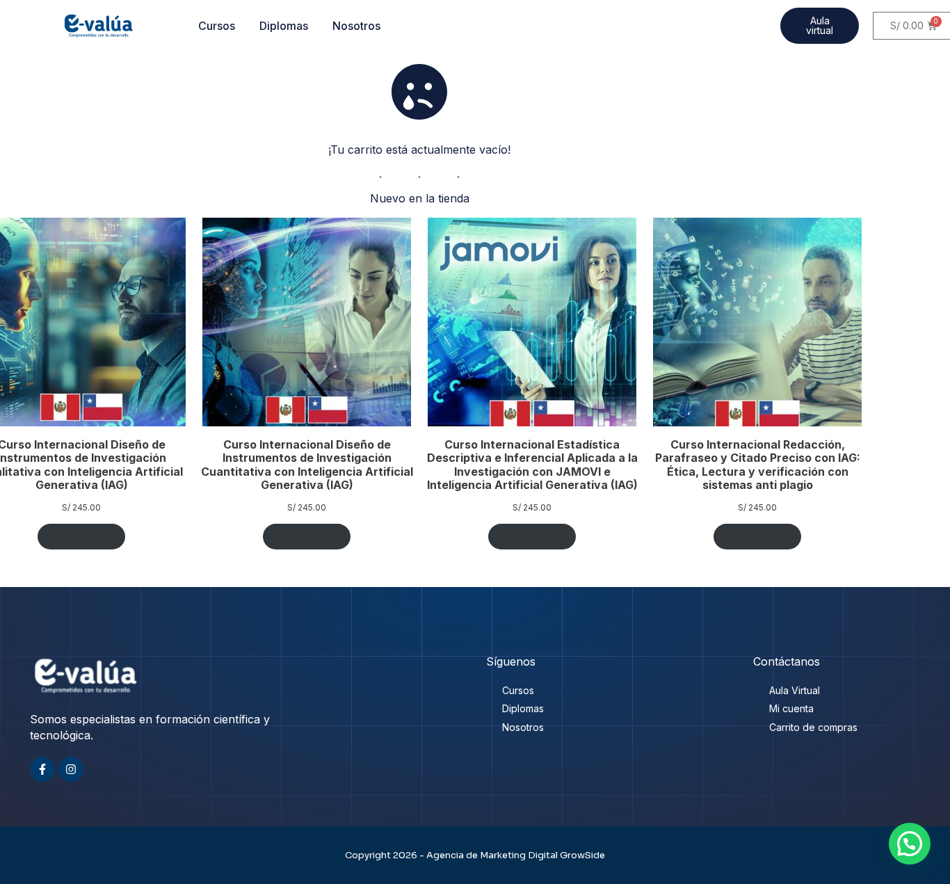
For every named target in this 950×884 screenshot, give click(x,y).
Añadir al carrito (81, 536)
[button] (910, 844)
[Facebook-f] (42, 769)
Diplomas (283, 26)
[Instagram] (70, 769)
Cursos (216, 26)
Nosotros (356, 26)
